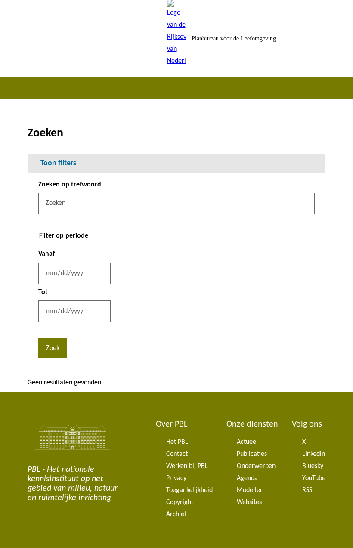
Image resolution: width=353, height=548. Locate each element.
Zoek (52, 348)
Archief (176, 514)
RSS (307, 490)
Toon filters (58, 163)
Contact (177, 454)
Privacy (176, 478)
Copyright (179, 502)
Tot (43, 292)
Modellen (250, 490)
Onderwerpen (256, 466)
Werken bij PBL (187, 466)
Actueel (247, 442)
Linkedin (313, 454)
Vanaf (46, 254)
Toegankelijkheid (189, 490)
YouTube (313, 478)
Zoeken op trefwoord (69, 184)
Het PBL (177, 442)
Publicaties (252, 454)
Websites (249, 502)
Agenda (247, 478)
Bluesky (312, 466)
